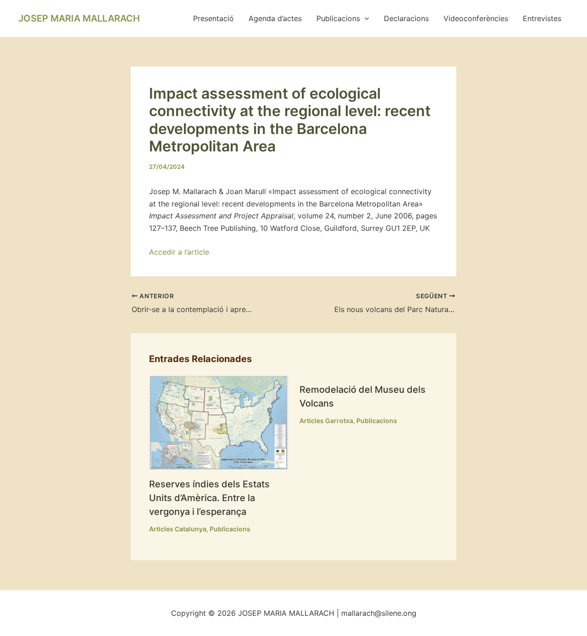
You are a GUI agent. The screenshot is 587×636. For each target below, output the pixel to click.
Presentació (213, 18)
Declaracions (406, 18)
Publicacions (338, 18)
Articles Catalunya (177, 529)
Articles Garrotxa (326, 420)
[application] (364, 18)
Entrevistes (542, 18)
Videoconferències (475, 18)
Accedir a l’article (179, 252)
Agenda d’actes (275, 18)
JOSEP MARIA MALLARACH (79, 18)
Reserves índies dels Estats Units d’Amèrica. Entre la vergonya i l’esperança (209, 498)
